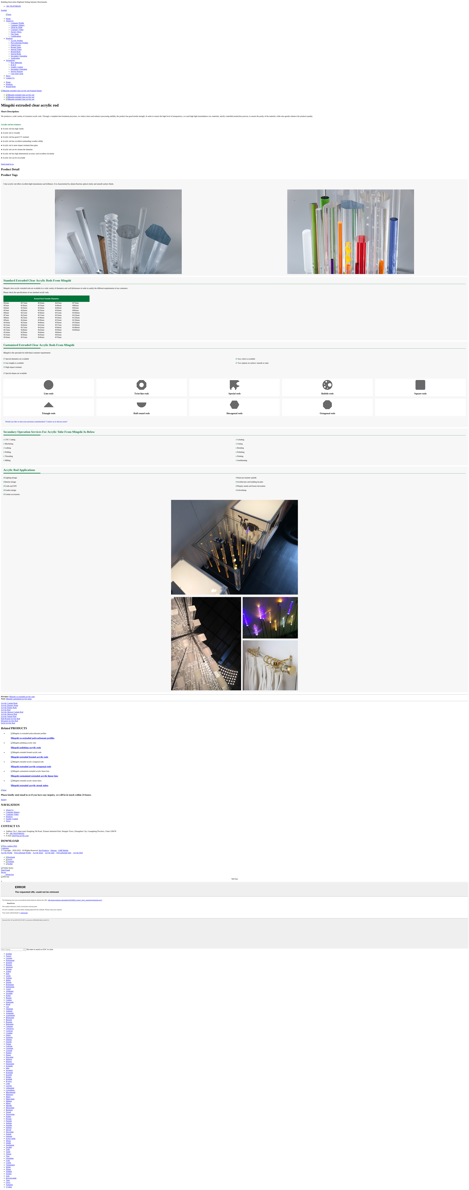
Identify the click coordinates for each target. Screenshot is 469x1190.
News (8, 76)
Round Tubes (16, 47)
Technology (10, 60)
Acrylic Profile (6, 853)
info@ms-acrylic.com (20, 836)
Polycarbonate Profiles (19, 43)
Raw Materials (16, 63)
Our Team (15, 34)
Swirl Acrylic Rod (8, 723)
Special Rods (16, 54)
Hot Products (44, 850)
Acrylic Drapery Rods (9, 705)
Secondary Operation (19, 56)
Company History (18, 25)
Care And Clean (17, 74)
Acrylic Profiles (17, 41)
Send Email (5, 870)
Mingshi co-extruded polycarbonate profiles (32, 738)
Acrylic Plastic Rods (9, 708)
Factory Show (16, 32)
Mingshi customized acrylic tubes (19, 699)
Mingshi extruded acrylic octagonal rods (31, 766)
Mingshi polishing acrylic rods (26, 747)
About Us (9, 21)
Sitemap (53, 850)
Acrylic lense (38, 853)
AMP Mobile (63, 850)
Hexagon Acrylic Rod (9, 721)
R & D (13, 65)
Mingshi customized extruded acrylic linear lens (34, 776)
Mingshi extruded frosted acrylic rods (29, 757)
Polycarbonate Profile (22, 853)
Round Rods (16, 52)
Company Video (17, 30)
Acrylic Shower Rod (9, 714)
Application (15, 58)
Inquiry (4, 800)
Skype (3, 872)
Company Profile (17, 23)
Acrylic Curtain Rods (9, 703)
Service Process (17, 71)
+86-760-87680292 (13, 6)
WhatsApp (9, 874)
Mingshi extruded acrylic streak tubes (29, 785)
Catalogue (5, 848)
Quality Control (17, 67)
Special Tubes (16, 49)
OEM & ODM (16, 27)
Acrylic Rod (6, 710)
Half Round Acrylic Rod (10, 719)
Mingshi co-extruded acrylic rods (22, 697)
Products (9, 38)
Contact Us (10, 78)
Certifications (16, 36)
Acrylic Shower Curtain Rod (12, 712)
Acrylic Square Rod (8, 716)
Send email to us (7, 164)
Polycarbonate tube (63, 853)
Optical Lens (16, 45)
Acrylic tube (49, 853)
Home (8, 19)
